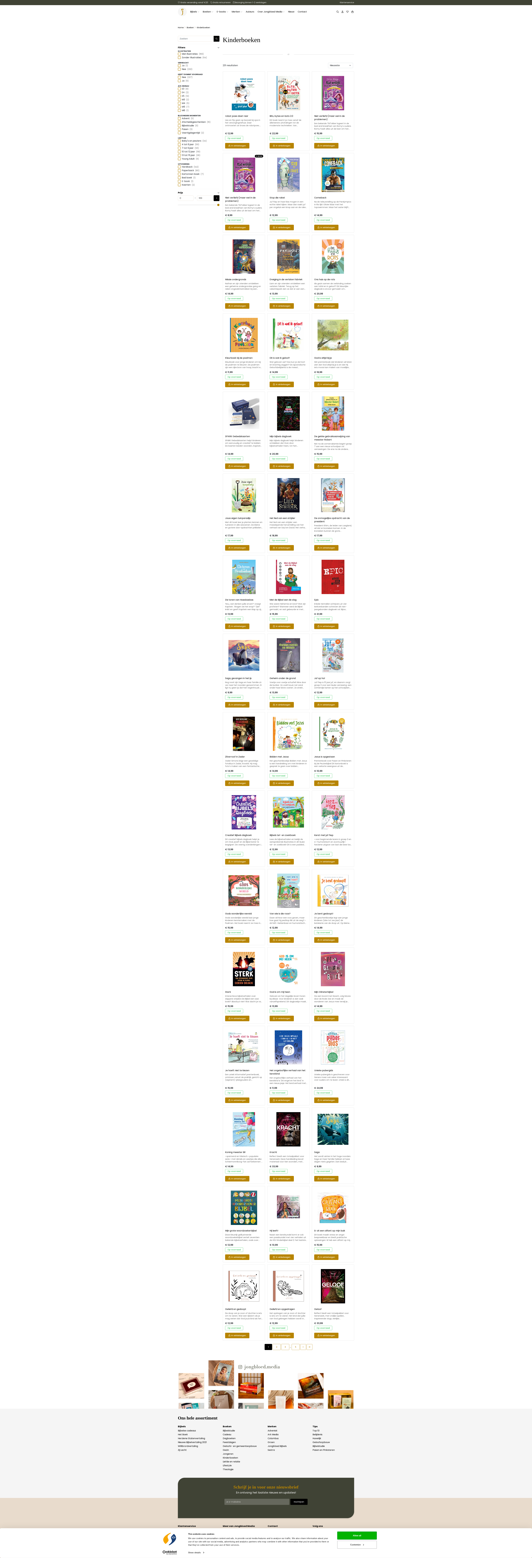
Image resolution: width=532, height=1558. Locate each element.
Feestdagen (229, 1442)
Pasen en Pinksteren (324, 1450)
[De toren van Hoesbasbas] (244, 577)
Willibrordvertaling (188, 1446)
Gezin (226, 1450)
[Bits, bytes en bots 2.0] (288, 93)
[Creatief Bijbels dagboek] (244, 812)
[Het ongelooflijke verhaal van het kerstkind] (288, 1047)
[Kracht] (288, 1129)
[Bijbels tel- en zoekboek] (288, 812)
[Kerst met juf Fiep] (333, 812)
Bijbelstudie (229, 1430)
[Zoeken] (337, 11)
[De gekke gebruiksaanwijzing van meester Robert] (333, 413)
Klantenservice (347, 2)
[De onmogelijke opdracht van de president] (333, 495)
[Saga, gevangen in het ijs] (244, 655)
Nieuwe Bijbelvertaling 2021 (192, 1442)
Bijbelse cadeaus (187, 1430)
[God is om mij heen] (288, 969)
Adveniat (272, 1430)
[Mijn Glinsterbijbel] (333, 969)
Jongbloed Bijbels (277, 1446)
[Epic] (333, 577)
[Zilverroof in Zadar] (244, 733)
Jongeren (228, 1453)
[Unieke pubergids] (333, 1047)
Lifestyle (227, 1465)
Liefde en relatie (231, 1461)
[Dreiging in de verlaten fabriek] (288, 256)
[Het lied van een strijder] (288, 495)
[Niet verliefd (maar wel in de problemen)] (333, 93)
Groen (271, 1442)
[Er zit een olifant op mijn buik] (333, 1207)
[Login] (342, 11)
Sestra (271, 1450)
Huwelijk (317, 1438)
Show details (194, 1552)
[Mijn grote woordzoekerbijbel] (244, 1207)
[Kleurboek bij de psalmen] (244, 335)
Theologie (228, 1469)
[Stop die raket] (288, 174)
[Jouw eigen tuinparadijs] (244, 495)
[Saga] (333, 1129)
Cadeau (227, 1434)
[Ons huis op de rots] (333, 256)
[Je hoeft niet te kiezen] (244, 1047)
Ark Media (273, 1434)
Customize (355, 1544)
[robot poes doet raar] (244, 93)
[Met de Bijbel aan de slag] (288, 577)
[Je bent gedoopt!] (333, 890)
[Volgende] (303, 1347)
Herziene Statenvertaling (191, 1438)
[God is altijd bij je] (333, 335)
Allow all (357, 1535)
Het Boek (183, 1434)
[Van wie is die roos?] (288, 890)
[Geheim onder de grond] (288, 655)
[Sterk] (244, 969)
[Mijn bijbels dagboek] (288, 413)
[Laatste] (309, 1347)
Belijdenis (317, 1434)
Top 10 (316, 1430)
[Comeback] (333, 174)
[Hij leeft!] (288, 1207)
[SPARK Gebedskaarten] (244, 413)
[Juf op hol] (333, 655)
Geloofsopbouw (321, 1442)
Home (181, 27)
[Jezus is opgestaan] (333, 733)
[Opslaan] (216, 198)
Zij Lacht (182, 1450)
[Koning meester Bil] (244, 1129)
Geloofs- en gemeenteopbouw (240, 1446)
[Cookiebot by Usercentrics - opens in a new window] (170, 1553)
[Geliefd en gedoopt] (244, 1286)
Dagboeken (229, 1438)
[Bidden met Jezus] (288, 733)
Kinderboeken (203, 27)
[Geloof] (333, 1286)
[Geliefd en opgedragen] (288, 1286)
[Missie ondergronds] (244, 256)
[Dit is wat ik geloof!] (288, 335)
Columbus (273, 1438)
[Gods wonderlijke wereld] (244, 890)
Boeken (190, 27)
